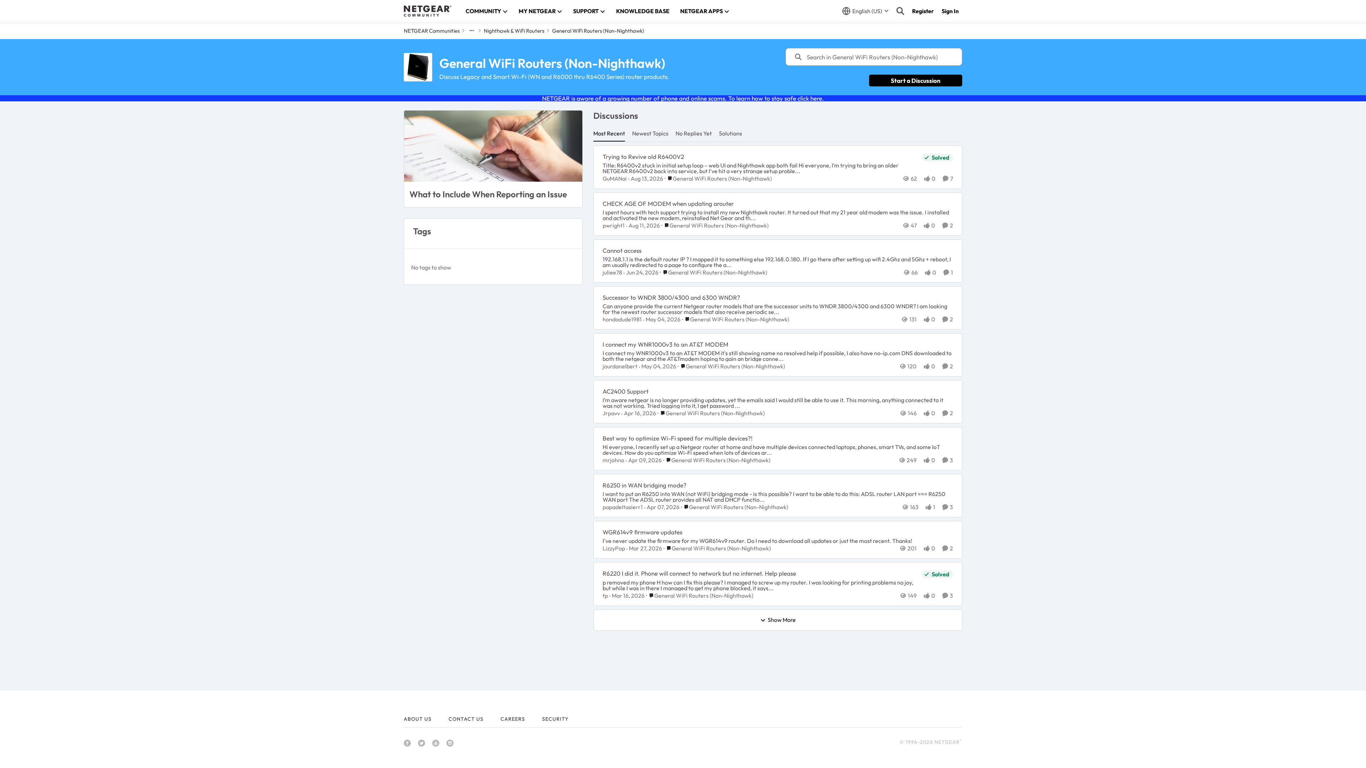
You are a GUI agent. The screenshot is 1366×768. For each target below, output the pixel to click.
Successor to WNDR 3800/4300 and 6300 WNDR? (671, 297)
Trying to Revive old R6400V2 (643, 156)
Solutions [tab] (730, 133)
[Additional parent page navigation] (471, 31)
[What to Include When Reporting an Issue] (493, 146)
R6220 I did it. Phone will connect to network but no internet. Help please (699, 573)
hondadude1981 (622, 319)
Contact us (466, 719)
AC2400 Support (625, 391)
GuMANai (615, 178)
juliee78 (612, 272)
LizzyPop (614, 548)
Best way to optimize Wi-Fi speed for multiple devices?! (677, 438)
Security (555, 719)
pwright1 (614, 225)
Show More (782, 620)
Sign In (950, 11)
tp (605, 595)
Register (923, 11)
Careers (513, 719)
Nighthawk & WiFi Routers (514, 30)
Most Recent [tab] (609, 133)
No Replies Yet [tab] (694, 133)
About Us (417, 719)
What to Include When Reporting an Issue (488, 194)
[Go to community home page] (427, 11)
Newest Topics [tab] (650, 133)
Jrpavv (611, 413)
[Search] (900, 11)
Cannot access (622, 250)
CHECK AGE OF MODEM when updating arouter (668, 203)
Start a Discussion (916, 80)
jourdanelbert (620, 366)
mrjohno (613, 460)
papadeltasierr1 (623, 507)
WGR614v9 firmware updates (642, 532)
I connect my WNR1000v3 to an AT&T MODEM (665, 344)
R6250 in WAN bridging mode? (645, 485)
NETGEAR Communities (432, 30)
